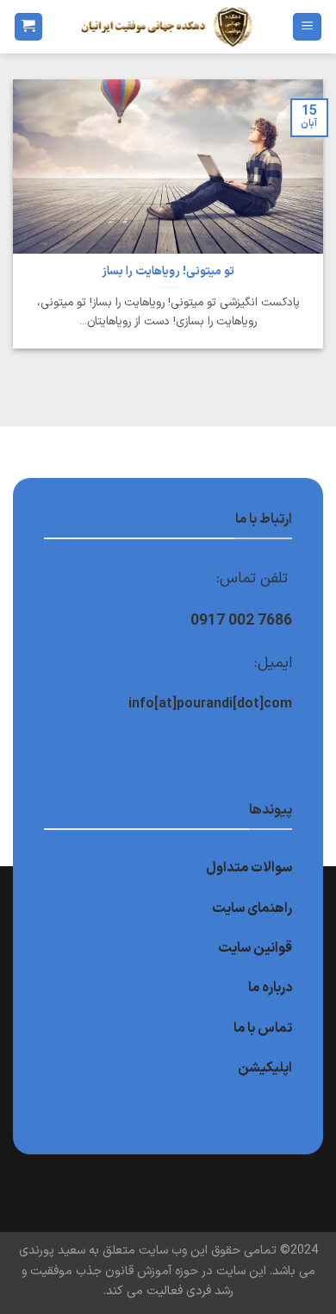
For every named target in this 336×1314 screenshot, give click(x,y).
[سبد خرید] (28, 27)
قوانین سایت (255, 948)
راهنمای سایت (252, 908)
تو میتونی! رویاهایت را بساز (168, 272)
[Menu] (307, 27)
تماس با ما (262, 1028)
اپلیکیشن (265, 1068)
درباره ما (270, 988)
